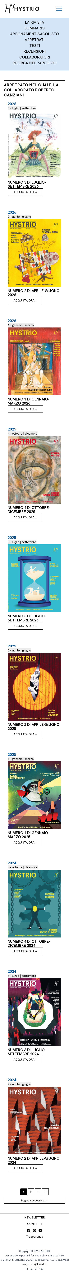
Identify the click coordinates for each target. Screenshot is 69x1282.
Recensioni (35, 51)
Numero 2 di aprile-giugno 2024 (33, 1160)
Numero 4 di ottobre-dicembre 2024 (29, 943)
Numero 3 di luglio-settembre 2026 (27, 184)
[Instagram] (34, 1230)
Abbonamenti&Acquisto (34, 33)
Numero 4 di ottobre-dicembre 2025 (29, 509)
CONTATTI (34, 1224)
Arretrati (34, 39)
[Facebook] (28, 1230)
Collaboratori (34, 57)
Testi (34, 45)
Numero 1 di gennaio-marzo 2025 (28, 834)
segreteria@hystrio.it (35, 1264)
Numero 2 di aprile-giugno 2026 (33, 292)
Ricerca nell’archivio (34, 62)
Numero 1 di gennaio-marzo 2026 (28, 401)
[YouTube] (40, 1230)
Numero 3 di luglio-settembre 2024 (27, 1051)
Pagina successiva (34, 1200)
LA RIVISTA (34, 22)
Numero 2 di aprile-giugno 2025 (33, 726)
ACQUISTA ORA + (25, 192)
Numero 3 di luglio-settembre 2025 (27, 618)
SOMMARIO (34, 28)
